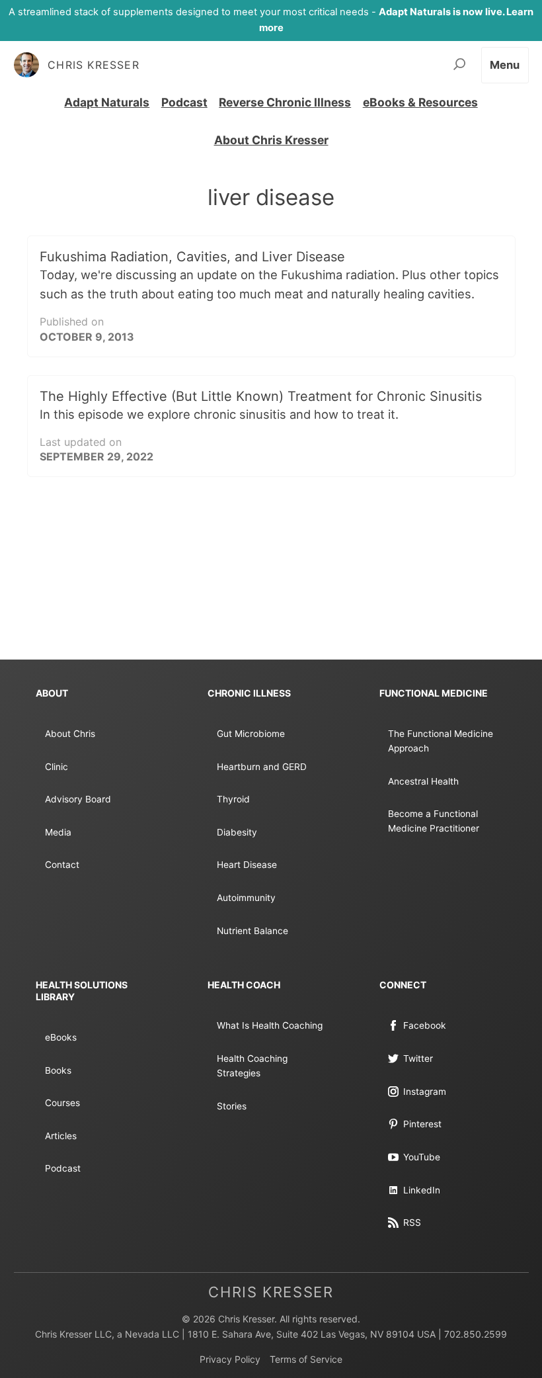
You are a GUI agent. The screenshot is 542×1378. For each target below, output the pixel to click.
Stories (232, 1106)
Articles (61, 1136)
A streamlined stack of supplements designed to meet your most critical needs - (271, 20)
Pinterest (422, 1124)
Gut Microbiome (251, 733)
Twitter (418, 1058)
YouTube (421, 1157)
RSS (412, 1222)
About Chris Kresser (271, 140)
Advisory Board (78, 799)
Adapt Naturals (106, 102)
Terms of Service (306, 1359)
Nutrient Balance (252, 931)
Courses (62, 1103)
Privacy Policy (230, 1359)
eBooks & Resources (420, 102)
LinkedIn (421, 1190)
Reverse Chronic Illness (285, 102)
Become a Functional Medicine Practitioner (433, 821)
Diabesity (237, 832)
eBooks (61, 1037)
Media (58, 832)
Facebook (424, 1025)
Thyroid (233, 799)
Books (58, 1070)
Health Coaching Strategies (252, 1065)
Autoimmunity (246, 897)
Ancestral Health (423, 781)
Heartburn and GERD (262, 766)
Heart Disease (247, 864)
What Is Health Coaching (270, 1025)
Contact (62, 864)
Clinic (56, 766)
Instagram (424, 1091)
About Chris (70, 733)
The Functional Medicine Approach (440, 741)
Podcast (184, 102)
